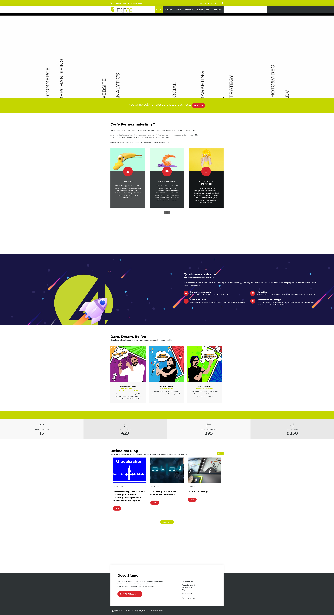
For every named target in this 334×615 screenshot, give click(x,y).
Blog (208, 10)
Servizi (178, 10)
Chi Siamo (168, 10)
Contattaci (198, 105)
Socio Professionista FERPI (128, 391)
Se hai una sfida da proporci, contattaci (128, 594)
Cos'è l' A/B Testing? (198, 492)
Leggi (117, 508)
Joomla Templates (157, 611)
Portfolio (189, 10)
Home (158, 10)
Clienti (200, 10)
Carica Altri (167, 522)
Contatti (218, 10)
